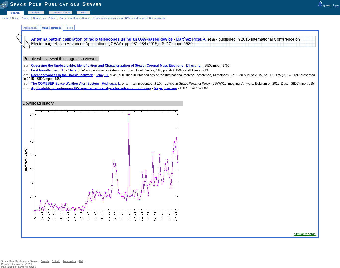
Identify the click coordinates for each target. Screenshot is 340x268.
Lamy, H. (102, 75)
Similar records (305, 234)
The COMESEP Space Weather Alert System (65, 83)
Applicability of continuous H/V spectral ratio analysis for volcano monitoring (91, 88)
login (336, 5)
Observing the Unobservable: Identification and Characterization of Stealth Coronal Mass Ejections (107, 65)
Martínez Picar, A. (191, 39)
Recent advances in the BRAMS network (62, 75)
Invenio (20, 264)
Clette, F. (74, 70)
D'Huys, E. (194, 65)
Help (83, 12)
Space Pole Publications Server (56, 4)
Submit (36, 12)
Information (30, 27)
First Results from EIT (48, 70)
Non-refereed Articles (45, 18)
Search (15, 12)
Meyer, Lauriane (165, 88)
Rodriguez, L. (111, 83)
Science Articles (21, 18)
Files (70, 27)
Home (5, 18)
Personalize (60, 12)
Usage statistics (52, 27)
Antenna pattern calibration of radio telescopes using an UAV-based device (103, 18)
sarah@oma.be (27, 266)
